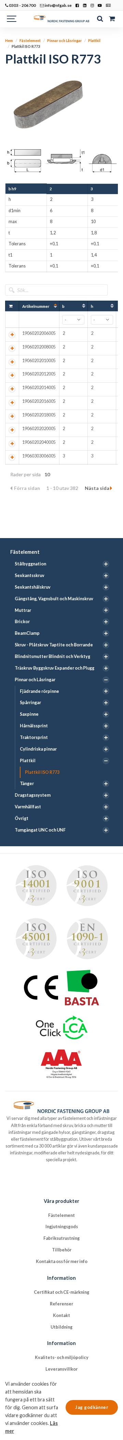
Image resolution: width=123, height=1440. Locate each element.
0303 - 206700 (22, 5)
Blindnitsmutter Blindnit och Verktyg (52, 656)
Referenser (61, 1303)
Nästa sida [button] (97, 488)
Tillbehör (61, 1249)
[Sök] (100, 18)
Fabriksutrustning (61, 1238)
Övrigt (21, 818)
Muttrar (23, 610)
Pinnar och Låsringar (35, 679)
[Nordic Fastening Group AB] (61, 18)
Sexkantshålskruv (33, 587)
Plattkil (28, 760)
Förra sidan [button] (27, 488)
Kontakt (61, 1315)
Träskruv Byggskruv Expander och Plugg (54, 668)
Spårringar (30, 702)
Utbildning (61, 1327)
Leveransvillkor (61, 1369)
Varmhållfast (28, 806)
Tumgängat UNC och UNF (40, 830)
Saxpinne (29, 714)
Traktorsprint (34, 737)
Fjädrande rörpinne (39, 691)
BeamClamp (27, 633)
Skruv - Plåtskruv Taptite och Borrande (54, 644)
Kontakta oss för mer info (61, 1261)
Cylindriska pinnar (38, 749)
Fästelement (25, 552)
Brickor (22, 621)
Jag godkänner (91, 1407)
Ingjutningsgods (61, 1226)
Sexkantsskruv (29, 575)
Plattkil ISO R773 (42, 772)
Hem (9, 40)
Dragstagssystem (33, 795)
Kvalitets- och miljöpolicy (61, 1357)
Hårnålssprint (34, 725)
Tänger (27, 783)
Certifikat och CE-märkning (61, 1292)
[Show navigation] (12, 18)
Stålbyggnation (30, 563)
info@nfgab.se (58, 5)
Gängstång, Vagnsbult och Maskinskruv (54, 598)
